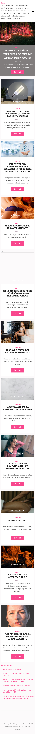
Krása (17, 631)
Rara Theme (16, 726)
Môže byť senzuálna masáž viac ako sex (16, 686)
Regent (3, 3)
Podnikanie (17, 347)
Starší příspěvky (6, 665)
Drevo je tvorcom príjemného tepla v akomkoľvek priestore (17, 466)
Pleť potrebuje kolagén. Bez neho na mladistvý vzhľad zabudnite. (17, 636)
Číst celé (17, 72)
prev (4, 29)
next (31, 29)
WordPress (16, 729)
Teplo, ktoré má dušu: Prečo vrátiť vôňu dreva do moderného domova (17, 293)
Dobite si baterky (17, 520)
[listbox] (17, 49)
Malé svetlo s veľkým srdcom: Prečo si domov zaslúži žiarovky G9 (17, 113)
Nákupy (17, 47)
